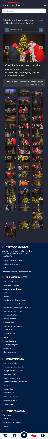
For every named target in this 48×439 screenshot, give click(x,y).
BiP (4, 268)
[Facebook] (14, 436)
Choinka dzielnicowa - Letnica (29, 19)
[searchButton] (41, 30)
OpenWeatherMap (24, 272)
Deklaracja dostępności (11, 264)
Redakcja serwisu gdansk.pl (13, 260)
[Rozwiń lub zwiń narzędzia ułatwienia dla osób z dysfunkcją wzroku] (43, 436)
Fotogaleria (8, 19)
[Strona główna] (5, 436)
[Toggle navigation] (45, 4)
